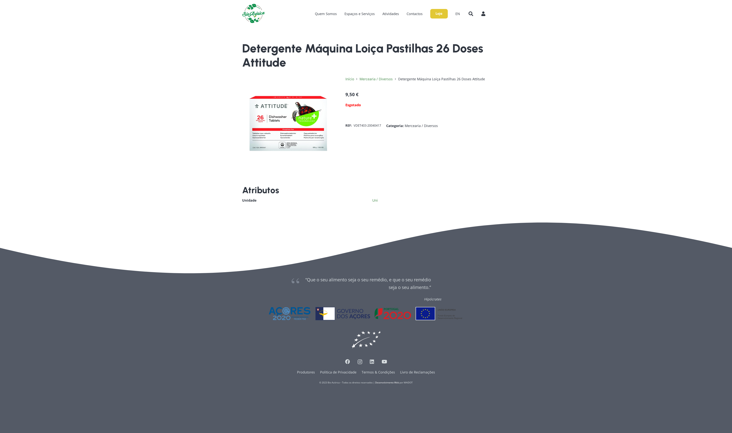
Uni (375, 200)
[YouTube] (384, 361)
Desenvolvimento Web (387, 382)
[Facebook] (347, 361)
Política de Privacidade (338, 372)
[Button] (485, 13)
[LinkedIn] (372, 361)
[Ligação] (253, 13)
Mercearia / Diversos (376, 79)
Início (349, 79)
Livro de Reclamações (417, 372)
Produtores (306, 372)
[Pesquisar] (471, 14)
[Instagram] (360, 362)
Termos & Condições (378, 372)
